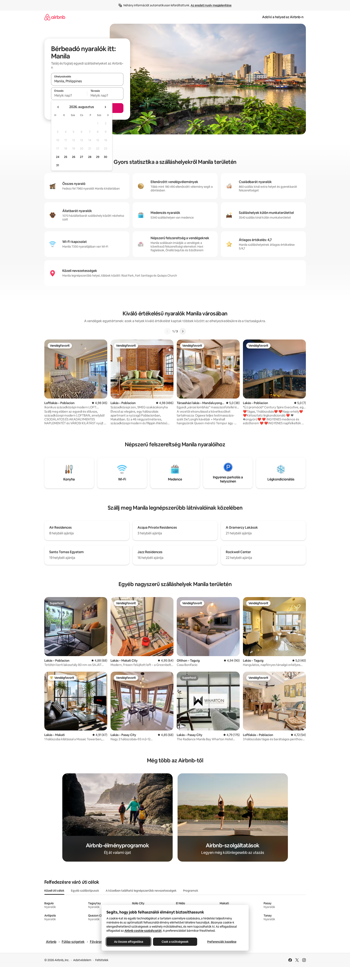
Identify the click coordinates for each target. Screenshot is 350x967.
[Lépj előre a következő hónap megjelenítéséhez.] (105, 107)
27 (81, 157)
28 (89, 157)
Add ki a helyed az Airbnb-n (282, 17)
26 (73, 157)
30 (105, 157)
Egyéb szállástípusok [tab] (85, 890)
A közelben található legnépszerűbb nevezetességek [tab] (141, 890)
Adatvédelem (82, 960)
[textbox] (69, 95)
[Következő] (182, 331)
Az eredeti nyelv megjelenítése (211, 5)
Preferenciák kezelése (221, 942)
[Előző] (167, 331)
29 (97, 157)
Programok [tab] (190, 890)
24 (57, 157)
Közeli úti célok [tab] (54, 890)
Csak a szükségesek (175, 942)
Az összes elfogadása (128, 942)
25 (65, 157)
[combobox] (87, 81)
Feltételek (101, 960)
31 (57, 165)
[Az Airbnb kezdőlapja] (54, 17)
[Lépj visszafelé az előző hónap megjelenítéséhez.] (58, 107)
